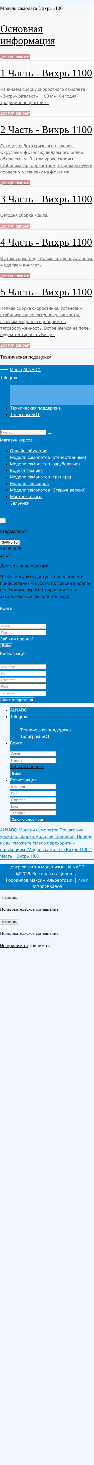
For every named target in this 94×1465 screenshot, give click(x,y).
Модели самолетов (39, 829)
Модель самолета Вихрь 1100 (59, 849)
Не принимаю (14, 945)
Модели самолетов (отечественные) (48, 457)
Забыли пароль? (17, 638)
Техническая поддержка (35, 408)
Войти (6, 646)
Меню (16, 369)
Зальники (20, 503)
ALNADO (32, 369)
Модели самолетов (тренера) (40, 476)
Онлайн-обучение (28, 450)
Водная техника (26, 470)
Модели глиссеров (29, 483)
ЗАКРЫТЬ (10, 542)
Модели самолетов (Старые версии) (48, 490)
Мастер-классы (26, 496)
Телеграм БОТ (25, 414)
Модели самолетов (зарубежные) (45, 463)
